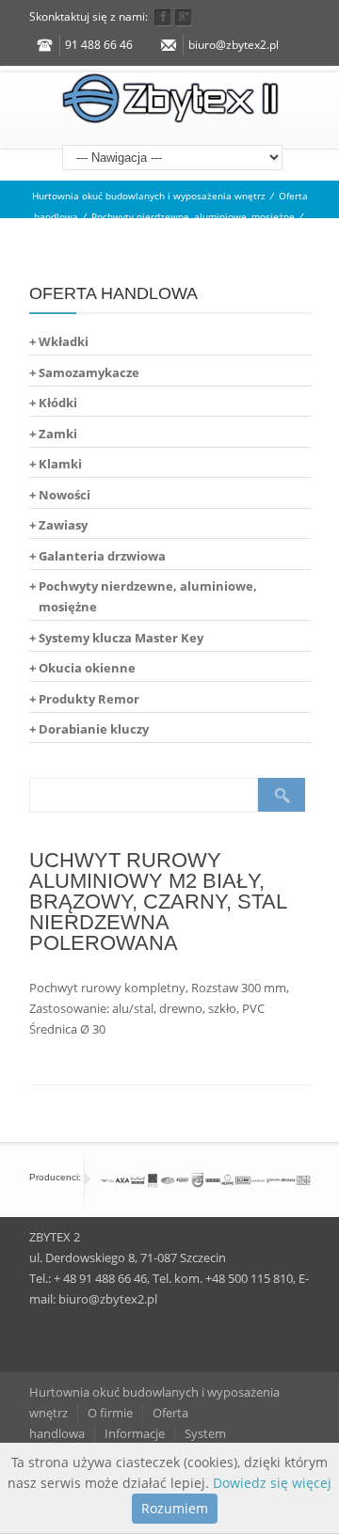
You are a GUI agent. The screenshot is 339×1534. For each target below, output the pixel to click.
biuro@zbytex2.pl (233, 45)
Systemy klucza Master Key (121, 637)
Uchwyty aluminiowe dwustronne (170, 237)
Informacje (135, 1433)
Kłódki (58, 402)
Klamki (60, 463)
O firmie (110, 1412)
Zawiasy (63, 524)
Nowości (64, 494)
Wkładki (64, 341)
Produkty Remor (89, 698)
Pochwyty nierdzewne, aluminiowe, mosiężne (193, 216)
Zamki (58, 433)
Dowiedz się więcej (272, 1483)
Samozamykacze (89, 372)
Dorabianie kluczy (94, 728)
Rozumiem (174, 1508)
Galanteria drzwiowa (102, 555)
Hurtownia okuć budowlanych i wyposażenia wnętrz (149, 195)
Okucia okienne (87, 667)
